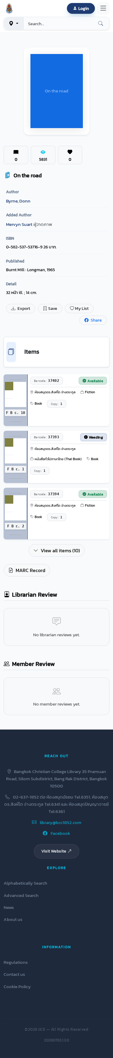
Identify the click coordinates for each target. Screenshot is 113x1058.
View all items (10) (60, 550)
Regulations (16, 962)
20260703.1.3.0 (56, 1040)
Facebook (60, 833)
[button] (10, 8)
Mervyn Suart (19, 224)
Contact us (14, 974)
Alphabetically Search (25, 883)
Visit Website (53, 851)
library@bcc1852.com (60, 822)
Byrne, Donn (18, 200)
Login (83, 8)
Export (23, 308)
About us (13, 919)
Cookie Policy (17, 986)
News (9, 907)
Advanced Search (21, 895)
